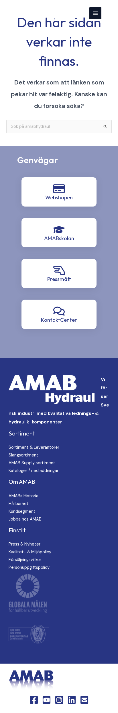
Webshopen (59, 197)
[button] (109, 13)
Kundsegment (22, 511)
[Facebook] (34, 699)
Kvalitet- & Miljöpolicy (30, 552)
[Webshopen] (59, 188)
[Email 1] (84, 699)
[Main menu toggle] (95, 13)
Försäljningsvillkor (25, 559)
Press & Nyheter (24, 544)
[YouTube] (46, 699)
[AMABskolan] (59, 229)
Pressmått (59, 279)
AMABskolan (59, 238)
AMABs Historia (23, 496)
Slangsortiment (23, 455)
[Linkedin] (71, 699)
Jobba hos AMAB (25, 519)
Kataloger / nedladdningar (33, 470)
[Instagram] (59, 699)
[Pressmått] (59, 270)
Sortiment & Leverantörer (34, 447)
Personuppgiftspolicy (29, 567)
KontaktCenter (59, 320)
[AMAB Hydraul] (32, 13)
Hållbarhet (19, 503)
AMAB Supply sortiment (32, 463)
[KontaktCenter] (59, 311)
